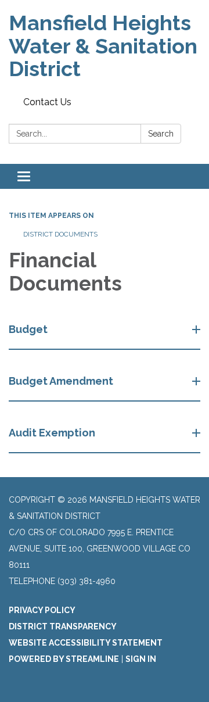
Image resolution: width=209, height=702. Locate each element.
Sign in (140, 659)
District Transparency (63, 626)
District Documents (60, 234)
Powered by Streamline (64, 659)
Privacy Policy (42, 610)
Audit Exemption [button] (52, 433)
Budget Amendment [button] (61, 381)
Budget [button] (28, 329)
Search (161, 133)
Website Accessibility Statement (86, 642)
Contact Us (47, 102)
